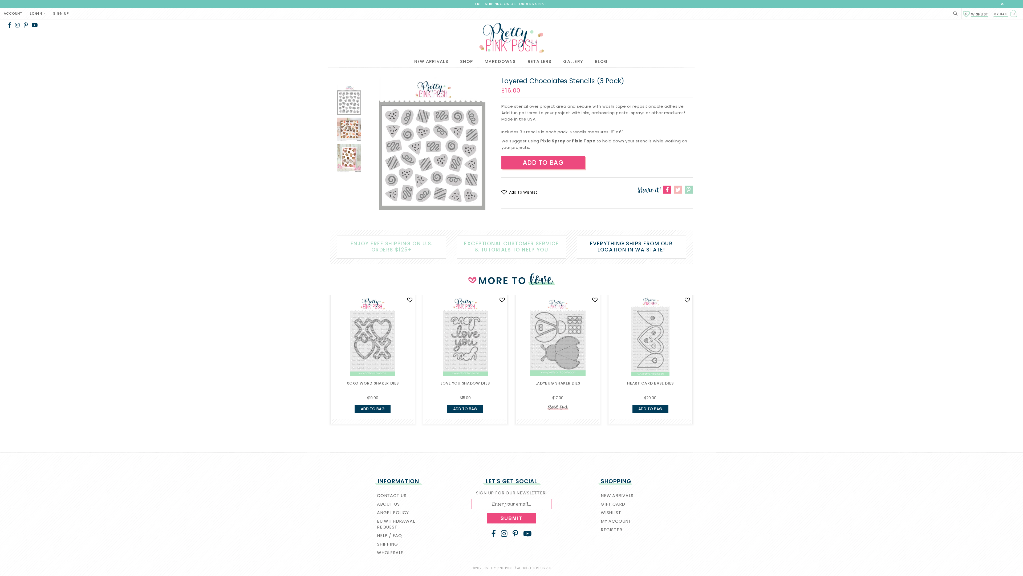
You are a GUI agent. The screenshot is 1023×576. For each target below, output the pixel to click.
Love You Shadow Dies (465, 383)
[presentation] (322, 340)
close (1002, 4)
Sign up (61, 13)
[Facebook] (9, 25)
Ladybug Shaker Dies (557, 383)
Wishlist (976, 14)
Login (36, 13)
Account (13, 13)
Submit (511, 518)
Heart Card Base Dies (650, 383)
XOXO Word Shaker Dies (373, 383)
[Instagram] (17, 25)
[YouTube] (35, 25)
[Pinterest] (26, 25)
